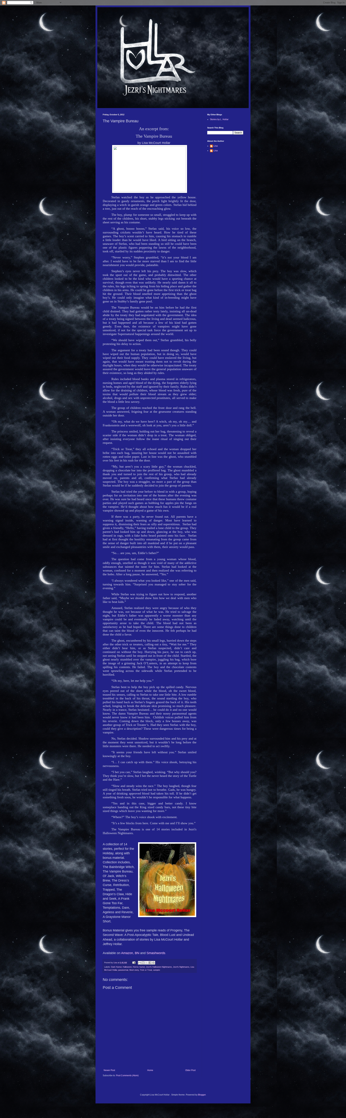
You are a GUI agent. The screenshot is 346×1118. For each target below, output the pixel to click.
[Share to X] (146, 963)
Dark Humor (116, 967)
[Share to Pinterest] (153, 963)
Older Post (190, 1070)
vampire (156, 970)
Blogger (202, 1095)
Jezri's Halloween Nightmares (159, 967)
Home (150, 1070)
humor (142, 967)
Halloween (127, 967)
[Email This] (139, 963)
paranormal (123, 970)
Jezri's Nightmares (181, 967)
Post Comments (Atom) (127, 1075)
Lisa (216, 146)
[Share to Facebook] (150, 963)
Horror (135, 967)
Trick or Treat (146, 970)
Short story (134, 970)
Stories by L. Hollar (219, 119)
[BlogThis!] (143, 963)
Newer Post (109, 1070)
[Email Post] (133, 962)
